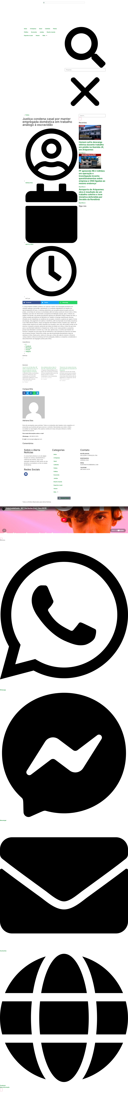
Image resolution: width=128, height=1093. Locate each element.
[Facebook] (26, 474)
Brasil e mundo (51, 32)
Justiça (42, 32)
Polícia (55, 28)
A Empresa (33, 28)
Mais (44, 35)
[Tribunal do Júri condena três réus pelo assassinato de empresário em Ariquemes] (69, 373)
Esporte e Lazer (28, 35)
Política (26, 32)
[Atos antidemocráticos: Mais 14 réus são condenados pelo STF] (50, 373)
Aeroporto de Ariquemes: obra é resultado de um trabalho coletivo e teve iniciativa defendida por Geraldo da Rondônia (91, 194)
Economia (34, 32)
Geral (40, 28)
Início (25, 28)
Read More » (82, 153)
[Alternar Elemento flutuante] (1, 1089)
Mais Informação (4, 1087)
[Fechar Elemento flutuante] (1, 538)
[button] (85, 47)
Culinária (47, 28)
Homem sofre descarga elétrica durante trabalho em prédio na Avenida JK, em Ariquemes (91, 146)
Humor (38, 35)
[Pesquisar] (80, 118)
